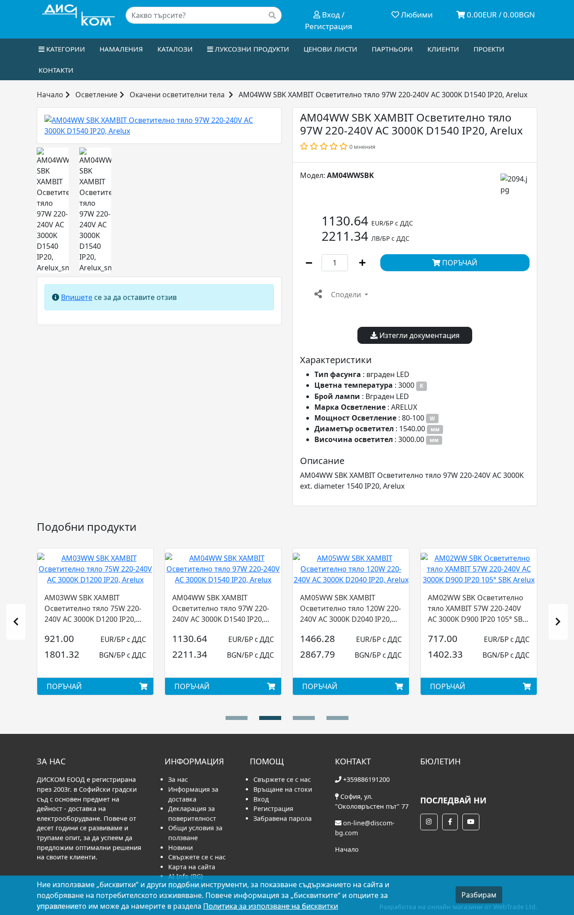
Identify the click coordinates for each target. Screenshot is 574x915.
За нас (178, 779)
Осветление (96, 95)
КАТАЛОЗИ (175, 48)
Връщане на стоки (282, 789)
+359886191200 (366, 779)
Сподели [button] (346, 294)
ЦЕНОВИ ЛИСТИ (330, 48)
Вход (261, 799)
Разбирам (478, 895)
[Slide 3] (337, 717)
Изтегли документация (419, 335)
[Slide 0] (237, 717)
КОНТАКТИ (56, 69)
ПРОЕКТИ (489, 48)
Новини (180, 847)
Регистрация (273, 808)
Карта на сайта (191, 867)
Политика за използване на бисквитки (270, 906)
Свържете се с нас (197, 857)
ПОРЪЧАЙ (458, 263)
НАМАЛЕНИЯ (121, 48)
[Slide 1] (270, 717)
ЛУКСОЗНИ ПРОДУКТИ (251, 48)
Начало (50, 95)
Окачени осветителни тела (177, 95)
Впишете (76, 297)
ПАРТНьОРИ (392, 48)
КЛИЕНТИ (443, 48)
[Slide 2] (304, 717)
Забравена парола (282, 818)
